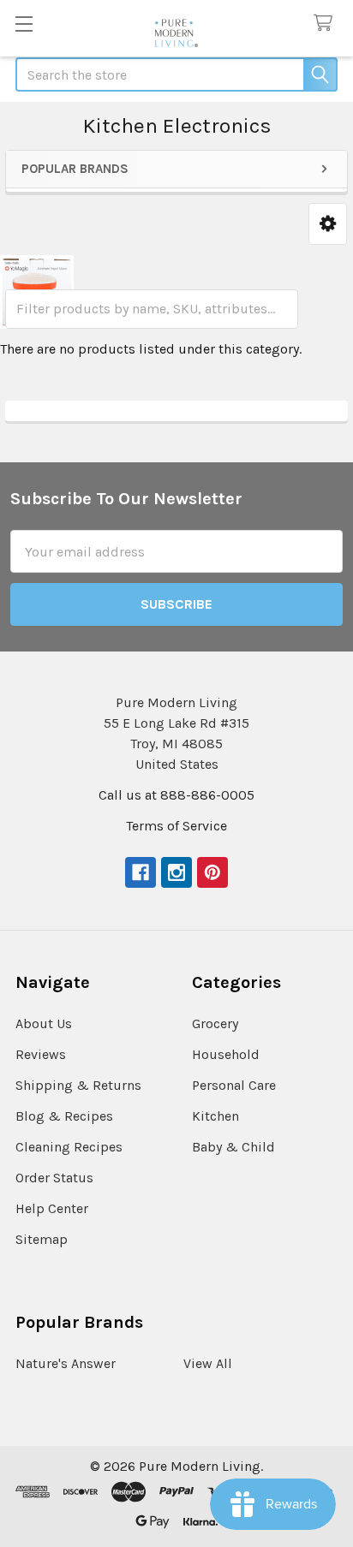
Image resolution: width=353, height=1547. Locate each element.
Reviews (40, 1054)
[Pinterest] (212, 872)
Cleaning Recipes (69, 1147)
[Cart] (327, 23)
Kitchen (215, 1116)
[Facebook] (140, 872)
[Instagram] (176, 872)
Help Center (51, 1208)
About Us (43, 1023)
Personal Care (234, 1085)
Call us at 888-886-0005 (176, 795)
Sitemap (41, 1239)
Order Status (54, 1177)
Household (226, 1054)
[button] (327, 224)
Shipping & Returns (78, 1085)
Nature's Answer (65, 1363)
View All (207, 1363)
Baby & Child (233, 1147)
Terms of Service (176, 826)
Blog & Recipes (64, 1116)
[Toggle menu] (23, 23)
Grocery (215, 1023)
